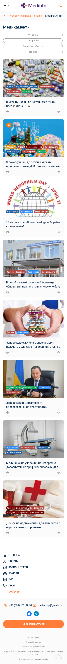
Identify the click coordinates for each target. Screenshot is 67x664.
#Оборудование (14, 452)
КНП (10, 579)
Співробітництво (33, 642)
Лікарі (12, 585)
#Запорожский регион (17, 508)
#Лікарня (11, 147)
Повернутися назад (19, 15)
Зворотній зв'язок (34, 623)
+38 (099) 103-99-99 (20, 605)
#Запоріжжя (26, 212)
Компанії (14, 573)
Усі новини (32, 35)
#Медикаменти (47, 87)
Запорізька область (33, 46)
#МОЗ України (13, 91)
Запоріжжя (33, 40)
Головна (38, 15)
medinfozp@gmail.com (50, 605)
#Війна (10, 87)
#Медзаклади (13, 152)
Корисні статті (18, 567)
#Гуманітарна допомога (26, 87)
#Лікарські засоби (34, 147)
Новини (13, 561)
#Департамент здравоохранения (21, 388)
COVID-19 (13, 591)
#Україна (26, 91)
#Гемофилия (12, 212)
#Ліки (20, 147)
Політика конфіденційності (33, 647)
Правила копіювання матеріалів (33, 659)
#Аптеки (10, 332)
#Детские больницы (16, 272)
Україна (33, 52)
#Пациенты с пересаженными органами (25, 513)
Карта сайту (33, 637)
